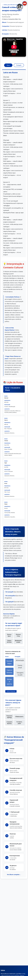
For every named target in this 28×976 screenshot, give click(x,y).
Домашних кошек (18, 641)
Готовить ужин (19, 722)
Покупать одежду (9, 716)
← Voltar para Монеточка (9, 4)
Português (18, 65)
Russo (8, 65)
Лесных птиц (18, 635)
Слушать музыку (9, 722)
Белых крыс (9, 635)
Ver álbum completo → (14, 874)
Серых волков (9, 641)
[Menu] (24, 3)
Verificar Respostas (11, 691)
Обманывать (19, 716)
